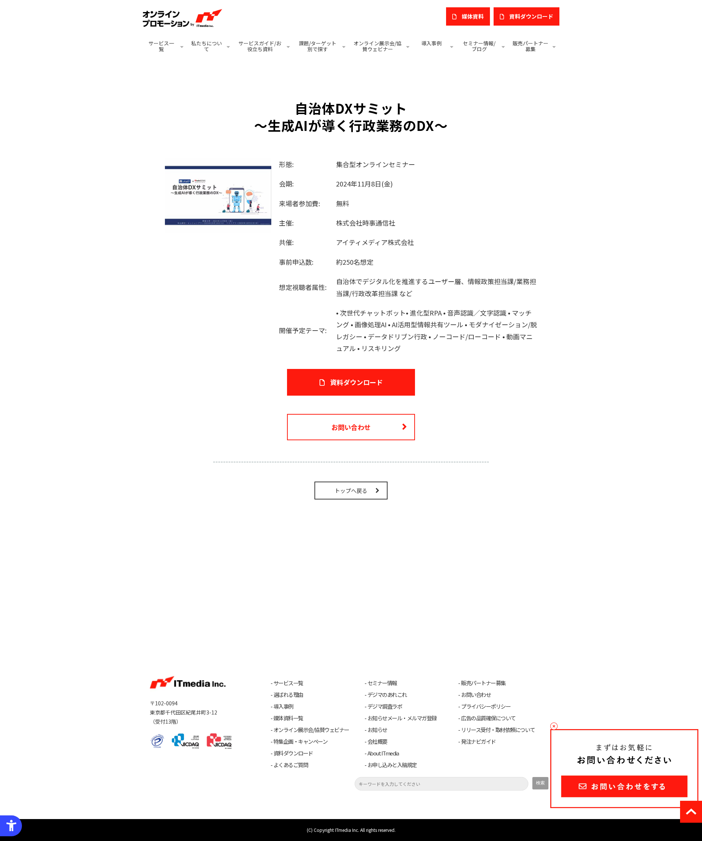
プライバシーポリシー (485, 706)
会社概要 (377, 741)
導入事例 (431, 43)
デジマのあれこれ (387, 694)
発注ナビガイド (478, 741)
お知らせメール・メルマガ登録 (402, 718)
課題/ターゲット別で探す (317, 46)
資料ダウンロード (356, 382)
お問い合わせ (351, 427)
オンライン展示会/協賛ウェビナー (377, 46)
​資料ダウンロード (531, 16)
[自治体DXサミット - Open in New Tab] (218, 194)
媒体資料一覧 (288, 718)
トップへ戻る (351, 490)
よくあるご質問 (290, 765)
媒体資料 (473, 16)
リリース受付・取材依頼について (498, 730)
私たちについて (206, 46)
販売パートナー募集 (530, 46)
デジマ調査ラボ (384, 706)
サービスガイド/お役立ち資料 (259, 46)
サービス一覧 (161, 46)
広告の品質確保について (488, 718)
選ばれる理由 (288, 694)
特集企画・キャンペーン (300, 741)
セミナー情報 (382, 683)
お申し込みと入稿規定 (392, 765)
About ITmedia (383, 753)
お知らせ (377, 730)
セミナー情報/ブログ (479, 46)
